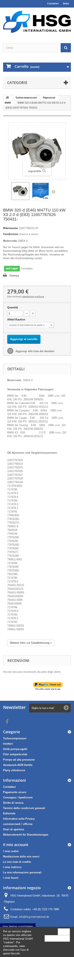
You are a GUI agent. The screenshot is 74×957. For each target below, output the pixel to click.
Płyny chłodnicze (14, 770)
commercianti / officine (17, 824)
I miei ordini (11, 851)
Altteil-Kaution (16, 319)
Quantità (12, 307)
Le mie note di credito (17, 861)
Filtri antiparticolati (15, 754)
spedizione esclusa (33, 296)
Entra (66, 3)
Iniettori (8, 743)
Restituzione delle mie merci (21, 856)
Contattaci (53, 3)
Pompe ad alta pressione (19, 759)
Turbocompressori (15, 738)
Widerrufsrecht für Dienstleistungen (25, 834)
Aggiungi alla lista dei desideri (34, 351)
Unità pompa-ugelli (15, 749)
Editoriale (9, 813)
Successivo (53, 192)
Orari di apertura (13, 829)
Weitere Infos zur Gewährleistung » (31, 642)
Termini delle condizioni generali (24, 808)
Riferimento (10, 228)
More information (57, 938)
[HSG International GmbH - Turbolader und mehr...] (37, 22)
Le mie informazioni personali (22, 872)
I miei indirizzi (12, 867)
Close (63, 931)
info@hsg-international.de (34, 916)
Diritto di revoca (13, 802)
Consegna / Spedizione (18, 797)
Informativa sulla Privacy (19, 818)
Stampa (14, 275)
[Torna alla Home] (7, 97)
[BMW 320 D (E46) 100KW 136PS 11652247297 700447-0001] (20, 191)
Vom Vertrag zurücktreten (18, 926)
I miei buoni (10, 877)
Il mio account (15, 844)
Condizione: (10, 234)
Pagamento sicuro (14, 792)
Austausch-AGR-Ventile (17, 765)
